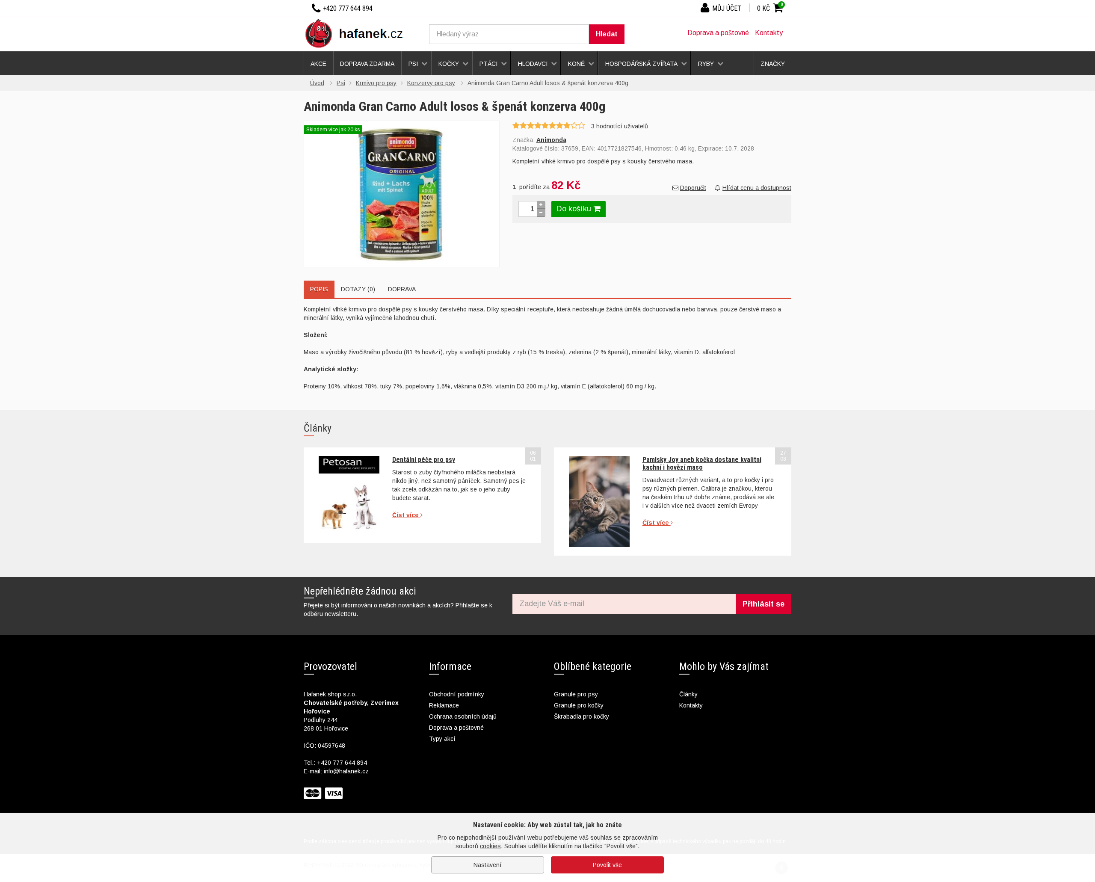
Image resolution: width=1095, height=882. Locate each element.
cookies (490, 846)
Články (688, 694)
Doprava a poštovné (718, 32)
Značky (773, 63)
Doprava (402, 289)
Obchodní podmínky (456, 694)
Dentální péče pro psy (423, 460)
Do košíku (574, 208)
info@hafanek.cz (346, 771)
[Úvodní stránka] (357, 33)
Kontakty (769, 32)
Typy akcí (442, 738)
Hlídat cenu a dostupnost (756, 187)
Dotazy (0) (358, 289)
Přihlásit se (763, 604)
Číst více (406, 515)
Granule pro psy (576, 694)
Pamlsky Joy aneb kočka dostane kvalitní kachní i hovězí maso (701, 463)
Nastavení (488, 864)
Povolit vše (607, 864)
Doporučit (693, 187)
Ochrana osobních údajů (463, 716)
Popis (319, 289)
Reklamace (444, 705)
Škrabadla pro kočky (581, 716)
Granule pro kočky (579, 705)
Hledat (607, 34)
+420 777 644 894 (342, 762)
